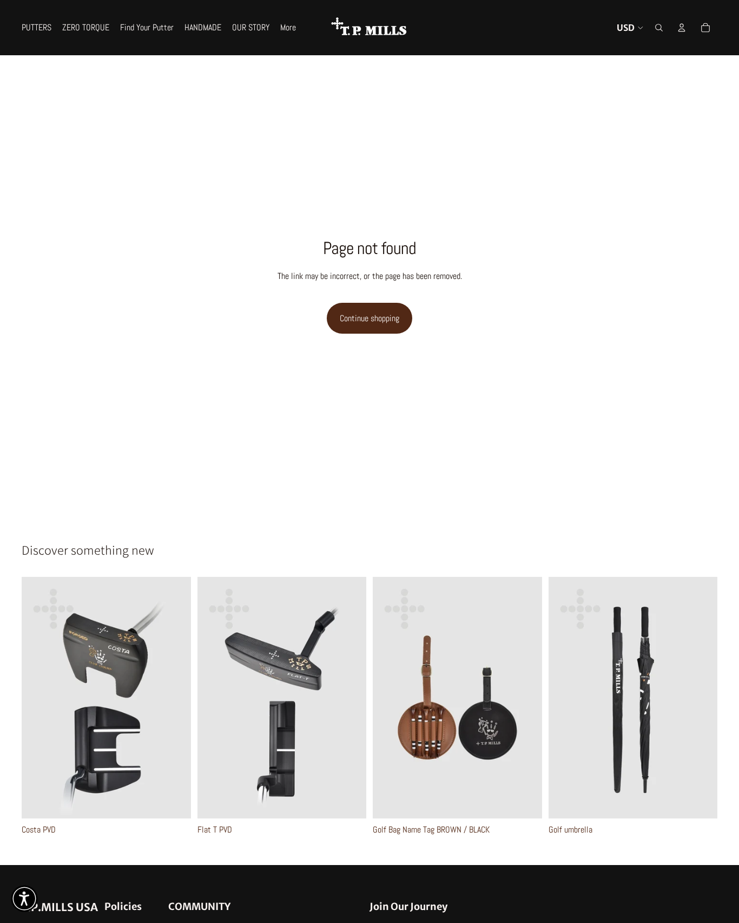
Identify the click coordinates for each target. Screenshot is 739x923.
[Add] (700, 801)
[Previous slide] (38, 698)
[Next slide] (175, 698)
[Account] (682, 28)
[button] (24, 898)
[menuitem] (288, 27)
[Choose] (174, 801)
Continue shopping (369, 318)
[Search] (659, 28)
